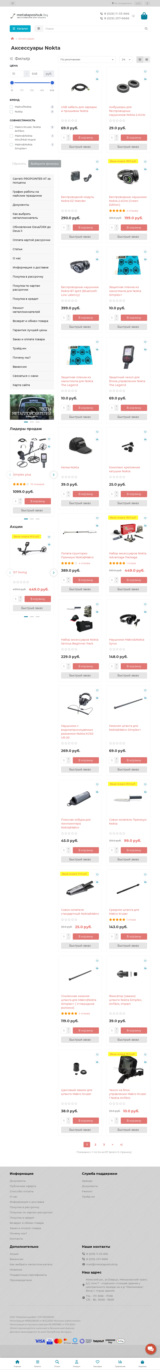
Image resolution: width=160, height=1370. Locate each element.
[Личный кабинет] (147, 3)
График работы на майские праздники (27, 193)
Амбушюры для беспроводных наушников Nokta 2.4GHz (127, 111)
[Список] (146, 59)
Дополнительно (24, 1247)
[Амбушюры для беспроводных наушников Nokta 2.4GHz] (128, 85)
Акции (14, 1253)
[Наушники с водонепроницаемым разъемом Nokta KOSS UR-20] (80, 704)
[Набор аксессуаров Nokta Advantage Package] (128, 531)
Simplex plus (22, 474)
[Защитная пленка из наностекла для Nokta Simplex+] (128, 265)
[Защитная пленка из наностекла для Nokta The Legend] (80, 355)
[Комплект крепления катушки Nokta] (128, 445)
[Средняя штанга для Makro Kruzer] (128, 888)
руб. (138, 3)
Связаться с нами (25, 376)
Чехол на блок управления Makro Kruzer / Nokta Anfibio (127, 1094)
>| (121, 1144)
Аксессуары (26, 38)
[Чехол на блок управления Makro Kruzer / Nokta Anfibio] (128, 1068)
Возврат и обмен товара (30, 321)
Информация (22, 1174)
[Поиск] (146, 29)
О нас (17, 258)
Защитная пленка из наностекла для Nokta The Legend (77, 381)
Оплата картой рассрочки (31, 240)
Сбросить (19, 163)
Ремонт (87, 1191)
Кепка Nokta (70, 467)
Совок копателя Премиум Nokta (128, 821)
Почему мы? (22, 357)
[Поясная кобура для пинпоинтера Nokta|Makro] (80, 798)
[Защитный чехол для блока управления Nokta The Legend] (128, 355)
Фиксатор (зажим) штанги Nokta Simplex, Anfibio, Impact (125, 1000)
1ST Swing (20, 572)
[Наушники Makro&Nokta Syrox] (128, 617)
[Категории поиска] (39, 28)
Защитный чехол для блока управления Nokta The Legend (127, 381)
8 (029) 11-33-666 (116, 13)
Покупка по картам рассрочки (26, 287)
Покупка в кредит (25, 299)
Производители (21, 1280)
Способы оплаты (22, 1191)
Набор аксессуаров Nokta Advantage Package (127, 555)
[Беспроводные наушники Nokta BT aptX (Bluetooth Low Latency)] (80, 265)
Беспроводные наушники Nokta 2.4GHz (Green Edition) (128, 201)
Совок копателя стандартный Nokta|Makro (80, 911)
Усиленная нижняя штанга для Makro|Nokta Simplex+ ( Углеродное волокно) (78, 1001)
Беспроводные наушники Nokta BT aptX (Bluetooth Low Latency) (80, 291)
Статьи (17, 249)
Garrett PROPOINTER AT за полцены (32, 180)
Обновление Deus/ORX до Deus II (32, 229)
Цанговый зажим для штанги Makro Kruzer (76, 1092)
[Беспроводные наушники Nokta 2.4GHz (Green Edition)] (128, 175)
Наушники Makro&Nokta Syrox (126, 641)
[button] (10, 474)
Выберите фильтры (45, 163)
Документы (21, 205)
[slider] (12, 82)
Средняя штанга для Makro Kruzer (124, 911)
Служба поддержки (99, 1174)
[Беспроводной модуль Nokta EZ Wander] (80, 175)
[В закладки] (49, 439)
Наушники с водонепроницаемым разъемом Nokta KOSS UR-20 (77, 731)
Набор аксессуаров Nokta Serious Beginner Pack (79, 641)
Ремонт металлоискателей (26, 310)
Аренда (87, 1180)
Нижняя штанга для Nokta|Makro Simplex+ (125, 728)
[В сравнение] (49, 446)
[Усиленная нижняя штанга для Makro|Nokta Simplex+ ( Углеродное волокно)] (80, 974)
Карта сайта (21, 385)
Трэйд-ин (19, 348)
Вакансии (20, 366)
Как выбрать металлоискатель (25, 216)
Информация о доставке (31, 267)
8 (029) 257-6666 (116, 18)
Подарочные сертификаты (28, 1274)
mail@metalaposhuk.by (102, 1264)
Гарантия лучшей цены (30, 330)
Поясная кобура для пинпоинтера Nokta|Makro (76, 823)
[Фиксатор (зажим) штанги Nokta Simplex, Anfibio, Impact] (128, 974)
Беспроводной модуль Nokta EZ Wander (77, 199)
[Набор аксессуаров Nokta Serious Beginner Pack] (80, 617)
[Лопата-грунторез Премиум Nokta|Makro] (80, 531)
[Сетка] (139, 59)
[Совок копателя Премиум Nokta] (128, 798)
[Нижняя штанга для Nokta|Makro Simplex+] (128, 704)
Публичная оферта (23, 1186)
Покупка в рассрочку (28, 276)
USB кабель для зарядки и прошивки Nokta (79, 109)
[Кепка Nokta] (80, 445)
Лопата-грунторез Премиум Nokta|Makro (77, 555)
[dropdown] (13, 3)
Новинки (16, 1269)
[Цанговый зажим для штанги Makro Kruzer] (80, 1068)
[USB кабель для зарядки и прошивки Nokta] (80, 85)
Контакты (16, 1238)
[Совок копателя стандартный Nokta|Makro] (80, 888)
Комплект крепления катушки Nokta (124, 469)
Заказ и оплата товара (29, 339)
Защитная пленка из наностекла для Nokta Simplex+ (125, 291)
